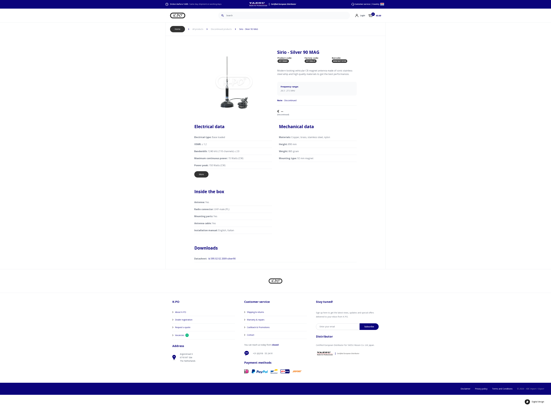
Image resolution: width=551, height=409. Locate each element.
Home (177, 29)
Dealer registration (183, 319)
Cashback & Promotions (258, 327)
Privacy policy (481, 388)
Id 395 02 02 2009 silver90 (222, 258)
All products (197, 29)
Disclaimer (465, 388)
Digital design (538, 401)
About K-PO (180, 312)
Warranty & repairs (255, 319)
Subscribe (369, 326)
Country (376, 4)
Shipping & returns (255, 312)
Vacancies (181, 335)
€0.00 (378, 15)
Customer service (362, 4)
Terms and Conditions (502, 388)
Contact (250, 335)
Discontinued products (221, 29)
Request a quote (182, 327)
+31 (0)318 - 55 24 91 (263, 353)
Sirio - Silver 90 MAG (248, 29)
